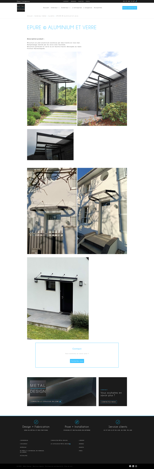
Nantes (81, 1)
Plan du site (68, 466)
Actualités (98, 8)
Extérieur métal (40, 16)
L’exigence (23, 443)
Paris (88, 1)
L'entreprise (77, 8)
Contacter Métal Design (59, 440)
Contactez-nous (77, 361)
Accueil (46, 8)
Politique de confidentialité (54, 466)
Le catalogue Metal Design (60, 443)
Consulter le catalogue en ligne (45, 401)
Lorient (66, 1)
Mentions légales (38, 466)
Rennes (73, 1)
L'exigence (88, 8)
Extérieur (65, 8)
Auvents (51, 16)
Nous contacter (129, 7)
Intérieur (23, 447)
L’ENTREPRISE (24, 440)
